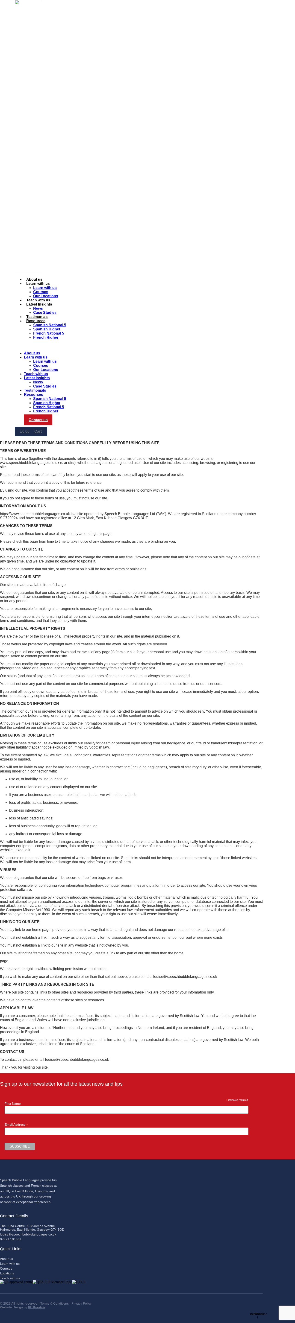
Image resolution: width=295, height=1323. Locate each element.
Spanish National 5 (49, 325)
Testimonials (37, 317)
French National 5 (48, 333)
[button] (127, 345)
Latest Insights (39, 304)
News (38, 308)
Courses (40, 292)
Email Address (16, 1124)
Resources (35, 321)
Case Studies (44, 313)
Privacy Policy (81, 1303)
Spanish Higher (46, 329)
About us (34, 279)
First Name (13, 1103)
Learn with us (38, 284)
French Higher (45, 337)
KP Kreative (36, 1307)
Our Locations (45, 296)
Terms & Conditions (54, 1303)
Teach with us (38, 300)
